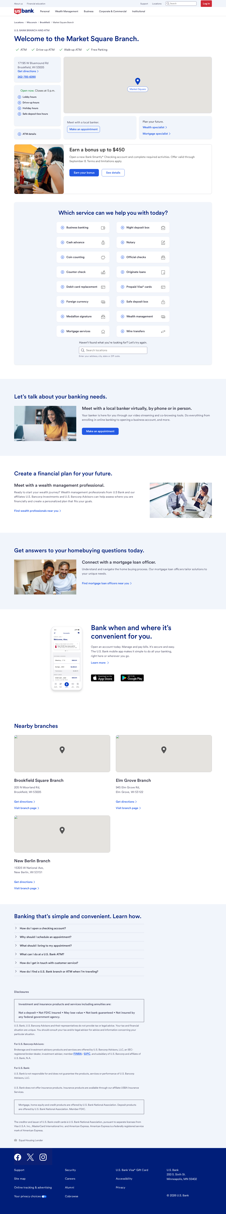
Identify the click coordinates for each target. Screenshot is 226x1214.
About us (18, 3)
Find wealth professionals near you (36, 510)
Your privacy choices (27, 1196)
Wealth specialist (153, 127)
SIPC (87, 1053)
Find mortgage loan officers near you (105, 583)
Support (144, 3)
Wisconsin (32, 22)
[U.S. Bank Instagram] (43, 1157)
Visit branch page (25, 808)
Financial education (36, 3)
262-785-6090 (27, 76)
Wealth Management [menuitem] (66, 11)
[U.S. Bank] (24, 11)
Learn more (98, 662)
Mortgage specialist (155, 133)
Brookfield (45, 22)
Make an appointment (83, 129)
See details (113, 172)
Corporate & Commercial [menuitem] (112, 11)
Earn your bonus (84, 172)
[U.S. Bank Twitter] (30, 1157)
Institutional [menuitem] (138, 11)
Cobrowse (71, 1196)
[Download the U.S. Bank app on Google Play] (132, 677)
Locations (156, 3)
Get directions (27, 71)
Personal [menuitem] (44, 11)
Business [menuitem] (88, 11)
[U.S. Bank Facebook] (17, 1157)
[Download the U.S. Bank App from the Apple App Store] (102, 677)
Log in (206, 3)
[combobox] (181, 3)
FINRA (77, 1053)
